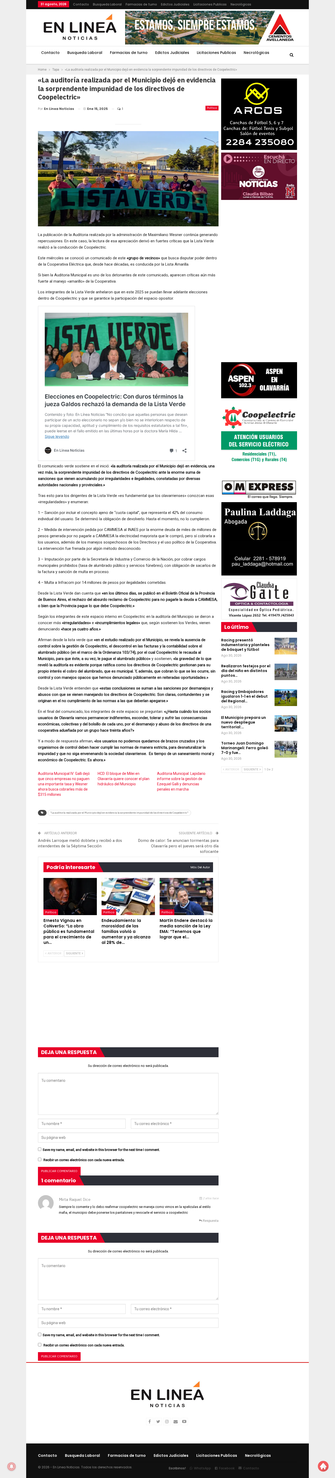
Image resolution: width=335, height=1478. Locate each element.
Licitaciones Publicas (210, 4)
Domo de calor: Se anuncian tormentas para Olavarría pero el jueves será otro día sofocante (178, 846)
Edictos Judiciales (175, 4)
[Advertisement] (128, 1008)
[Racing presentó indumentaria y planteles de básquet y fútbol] (286, 646)
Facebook (226, 1468)
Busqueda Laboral (107, 4)
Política (212, 108)
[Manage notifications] (11, 1466)
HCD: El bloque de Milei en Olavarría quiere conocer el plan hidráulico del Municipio (123, 778)
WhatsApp (202, 1468)
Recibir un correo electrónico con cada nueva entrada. (84, 1160)
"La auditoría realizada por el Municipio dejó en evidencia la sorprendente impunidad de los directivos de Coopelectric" (119, 812)
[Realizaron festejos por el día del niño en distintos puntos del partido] (286, 672)
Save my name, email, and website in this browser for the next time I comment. (101, 1150)
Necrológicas (241, 4)
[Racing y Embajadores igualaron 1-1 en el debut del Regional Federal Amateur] (286, 697)
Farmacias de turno (141, 4)
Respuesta (210, 1221)
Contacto (81, 4)
